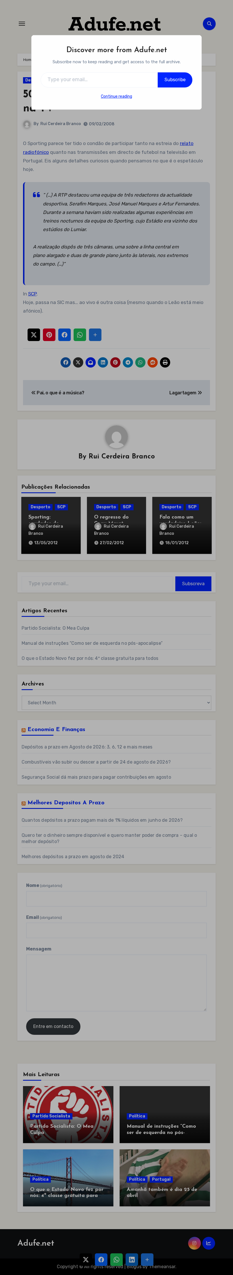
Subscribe (175, 79)
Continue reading (116, 96)
